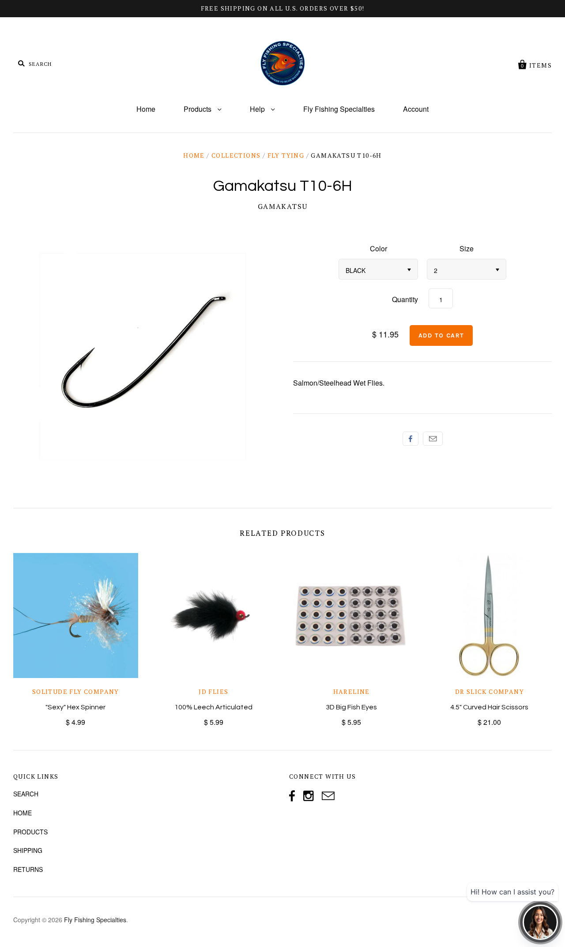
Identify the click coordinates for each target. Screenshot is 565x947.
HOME (22, 812)
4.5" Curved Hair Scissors (489, 707)
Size (467, 248)
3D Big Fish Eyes (351, 707)
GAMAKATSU (282, 206)
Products (198, 109)
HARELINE (351, 691)
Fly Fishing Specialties (339, 109)
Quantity (405, 299)
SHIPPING (27, 850)
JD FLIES (213, 691)
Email (433, 439)
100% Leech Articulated (213, 707)
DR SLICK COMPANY (489, 691)
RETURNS (28, 869)
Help (258, 109)
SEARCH (25, 793)
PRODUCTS (30, 831)
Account (416, 109)
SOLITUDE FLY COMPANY (75, 691)
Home (145, 109)
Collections (235, 155)
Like (410, 439)
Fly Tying (286, 155)
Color (378, 248)
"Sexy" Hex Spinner (75, 707)
